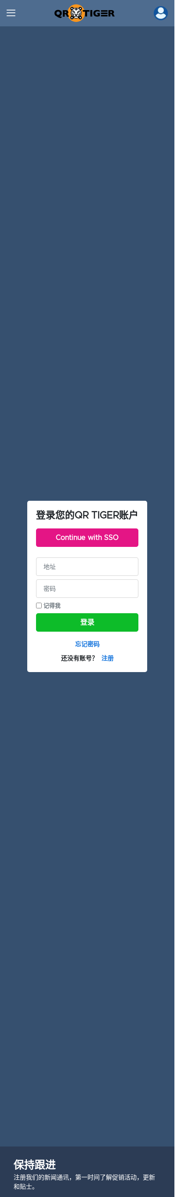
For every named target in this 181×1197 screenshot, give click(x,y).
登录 (87, 622)
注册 (107, 658)
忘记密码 (87, 643)
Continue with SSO (87, 538)
